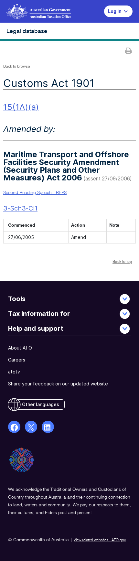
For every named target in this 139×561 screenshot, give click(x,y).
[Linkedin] (48, 427)
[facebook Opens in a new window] (14, 427)
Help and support (35, 328)
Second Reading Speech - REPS (35, 192)
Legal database (26, 31)
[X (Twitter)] (31, 427)
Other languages (40, 404)
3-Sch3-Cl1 (20, 208)
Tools (17, 299)
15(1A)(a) (21, 107)
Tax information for (39, 314)
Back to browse (16, 67)
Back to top (122, 262)
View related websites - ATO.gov (100, 540)
